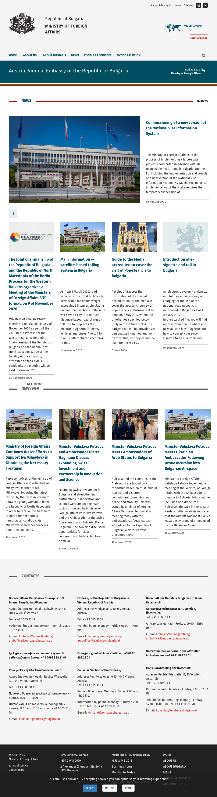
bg (198, 5)
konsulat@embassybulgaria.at (39, 719)
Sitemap (188, 5)
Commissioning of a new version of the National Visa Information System (176, 128)
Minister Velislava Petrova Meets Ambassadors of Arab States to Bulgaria (134, 452)
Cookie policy (16, 769)
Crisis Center (199, 38)
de (205, 5)
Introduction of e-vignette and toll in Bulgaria (179, 265)
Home (177, 5)
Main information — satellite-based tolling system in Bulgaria (79, 265)
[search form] (204, 55)
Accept (90, 788)
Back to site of (193, 69)
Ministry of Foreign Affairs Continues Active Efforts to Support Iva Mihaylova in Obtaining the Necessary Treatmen (29, 457)
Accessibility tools (160, 5)
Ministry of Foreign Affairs (186, 73)
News (75, 55)
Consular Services (97, 55)
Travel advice (193, 26)
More (128, 788)
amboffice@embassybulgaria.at (30, 640)
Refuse (109, 788)
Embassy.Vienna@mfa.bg (36, 636)
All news (202, 100)
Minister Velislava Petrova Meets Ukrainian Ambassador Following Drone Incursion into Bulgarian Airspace (187, 457)
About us (30, 55)
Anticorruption (128, 55)
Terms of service (18, 765)
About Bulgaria (54, 55)
